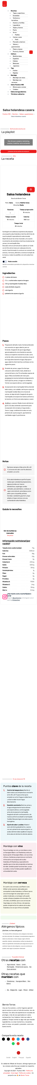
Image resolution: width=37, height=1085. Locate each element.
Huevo (18, 964)
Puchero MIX (7, 114)
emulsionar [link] (8, 378)
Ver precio (10, 535)
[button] (4, 4)
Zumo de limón (11, 969)
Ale (8, 990)
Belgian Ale (13, 990)
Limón (24, 964)
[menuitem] (8, 1057)
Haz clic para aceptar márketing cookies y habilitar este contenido (18, 142)
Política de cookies (25, 1073)
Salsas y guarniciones (26, 114)
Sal (30, 967)
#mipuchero (16, 600)
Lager (20, 990)
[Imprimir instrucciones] (31, 189)
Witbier (31, 990)
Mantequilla (10, 967)
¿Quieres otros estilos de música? (18, 151)
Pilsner (26, 990)
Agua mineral (11, 964)
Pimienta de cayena (22, 967)
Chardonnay (10, 981)
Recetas (15, 114)
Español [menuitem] (28, 1057)
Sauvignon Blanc (21, 981)
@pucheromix (17, 598)
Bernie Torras (25, 1075)
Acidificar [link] (8, 403)
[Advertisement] (18, 320)
